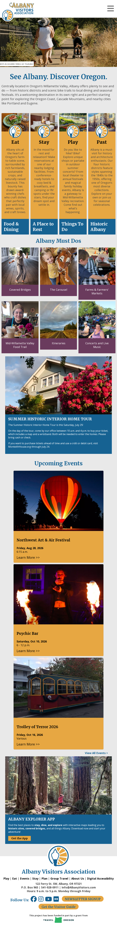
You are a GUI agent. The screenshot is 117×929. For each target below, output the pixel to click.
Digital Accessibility (100, 878)
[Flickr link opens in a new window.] (57, 900)
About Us (77, 878)
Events (24, 878)
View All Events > (96, 753)
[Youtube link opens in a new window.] (49, 900)
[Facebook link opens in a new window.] (33, 900)
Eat (14, 878)
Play (6, 878)
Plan (44, 878)
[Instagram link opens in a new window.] (41, 900)
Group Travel (59, 878)
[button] (110, 8)
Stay (35, 878)
